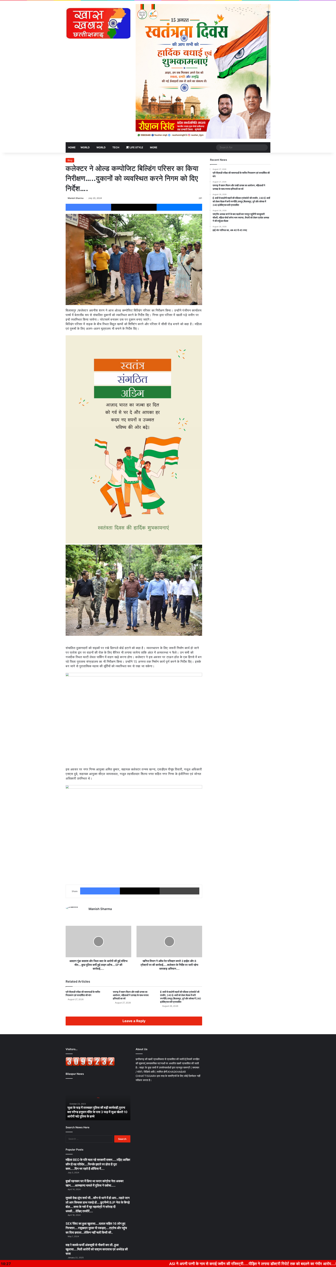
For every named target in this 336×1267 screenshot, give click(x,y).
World (85, 147)
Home (72, 147)
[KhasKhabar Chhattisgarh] (98, 23)
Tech (115, 147)
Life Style (136, 147)
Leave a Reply (133, 1021)
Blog (70, 160)
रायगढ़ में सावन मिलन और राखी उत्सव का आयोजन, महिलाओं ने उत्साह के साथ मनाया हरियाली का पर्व (131, 995)
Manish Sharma (75, 198)
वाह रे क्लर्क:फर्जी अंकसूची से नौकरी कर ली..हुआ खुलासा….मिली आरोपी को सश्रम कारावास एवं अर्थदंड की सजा (97, 1249)
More (153, 147)
